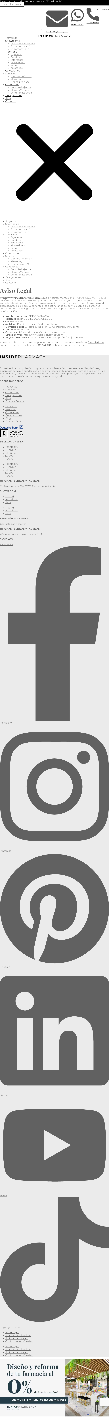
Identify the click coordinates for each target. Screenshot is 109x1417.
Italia (9, 458)
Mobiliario (11, 51)
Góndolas (16, 57)
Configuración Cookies (19, 1341)
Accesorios (16, 68)
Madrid (9, 496)
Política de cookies (16, 1338)
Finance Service (14, 401)
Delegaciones (13, 95)
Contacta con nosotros (13, 524)
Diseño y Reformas (21, 76)
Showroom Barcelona (23, 43)
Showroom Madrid (21, 46)
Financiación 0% (20, 82)
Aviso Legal (12, 1332)
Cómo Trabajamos (21, 87)
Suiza (9, 455)
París (8, 502)
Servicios (10, 73)
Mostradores (18, 62)
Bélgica (10, 453)
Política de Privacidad (18, 1335)
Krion (14, 65)
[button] (54, 161)
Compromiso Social (22, 93)
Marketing (16, 79)
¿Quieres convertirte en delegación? (21, 534)
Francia (10, 450)
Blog (8, 98)
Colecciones (12, 70)
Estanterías (17, 60)
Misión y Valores (19, 90)
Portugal (12, 447)
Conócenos (12, 84)
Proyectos (11, 37)
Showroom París (20, 49)
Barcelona (11, 499)
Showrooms (12, 40)
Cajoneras (16, 54)
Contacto (10, 101)
